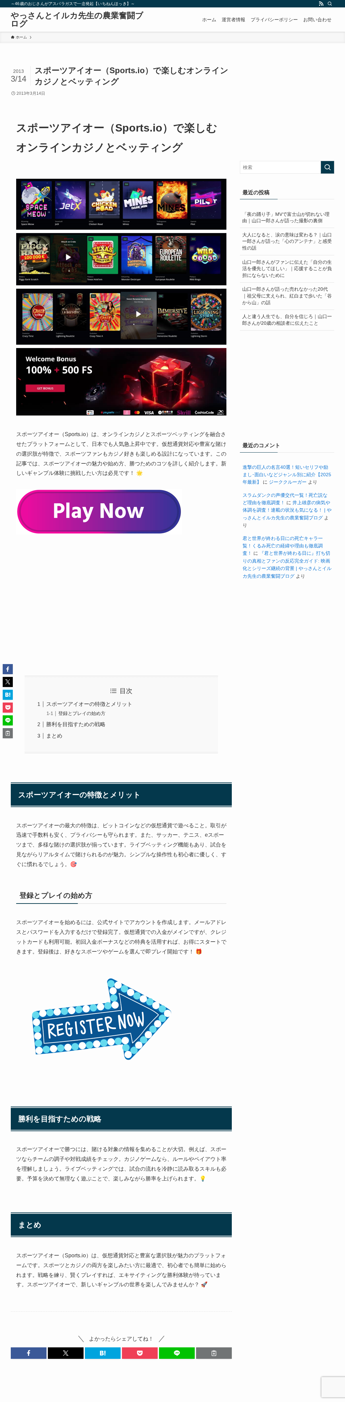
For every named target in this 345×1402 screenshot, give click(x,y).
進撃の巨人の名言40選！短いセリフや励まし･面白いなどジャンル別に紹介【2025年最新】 (287, 474)
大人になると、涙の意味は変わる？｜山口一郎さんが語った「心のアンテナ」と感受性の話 (287, 241)
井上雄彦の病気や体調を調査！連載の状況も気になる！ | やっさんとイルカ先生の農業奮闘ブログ (287, 510)
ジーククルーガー (288, 482)
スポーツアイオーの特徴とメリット (89, 704)
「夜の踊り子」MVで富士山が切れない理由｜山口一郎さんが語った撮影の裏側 (286, 217)
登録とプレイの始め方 (81, 713)
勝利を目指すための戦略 (75, 724)
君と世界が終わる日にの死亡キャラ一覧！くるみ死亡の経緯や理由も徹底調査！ (283, 546)
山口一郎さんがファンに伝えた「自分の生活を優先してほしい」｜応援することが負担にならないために (287, 268)
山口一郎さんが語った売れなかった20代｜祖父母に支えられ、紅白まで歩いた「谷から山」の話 (287, 295)
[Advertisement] (121, 607)
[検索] (329, 3)
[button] (28, 1353)
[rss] (321, 3)
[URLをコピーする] (214, 1353)
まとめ (54, 736)
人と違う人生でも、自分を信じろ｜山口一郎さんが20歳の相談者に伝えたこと (287, 320)
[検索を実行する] (327, 167)
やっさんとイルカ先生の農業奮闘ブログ (77, 19)
